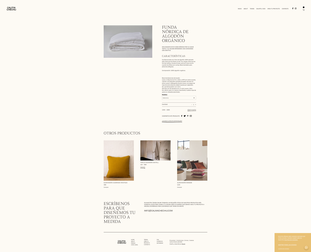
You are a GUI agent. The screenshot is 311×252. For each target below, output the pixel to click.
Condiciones (180, 240)
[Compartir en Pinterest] (187, 116)
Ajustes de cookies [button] (283, 249)
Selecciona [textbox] (166, 98)
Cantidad (165, 104)
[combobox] (179, 98)
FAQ (158, 239)
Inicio (240, 9)
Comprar (106, 187)
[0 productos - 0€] (303, 10)
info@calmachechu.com (158, 210)
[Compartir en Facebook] (181, 116)
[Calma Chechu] (11, 8)
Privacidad (172, 240)
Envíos (186, 240)
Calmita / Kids (260, 9)
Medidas (164, 95)
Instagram (160, 243)
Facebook (160, 241)
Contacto (285, 9)
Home (132, 239)
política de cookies (291, 240)
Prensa (133, 243)
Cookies (191, 240)
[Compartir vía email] (191, 116)
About (246, 9)
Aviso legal (134, 245)
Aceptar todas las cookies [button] (287, 245)
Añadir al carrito (191, 109)
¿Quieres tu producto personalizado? (172, 121)
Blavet (183, 244)
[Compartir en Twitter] (185, 116)
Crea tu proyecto (273, 9)
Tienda (252, 9)
